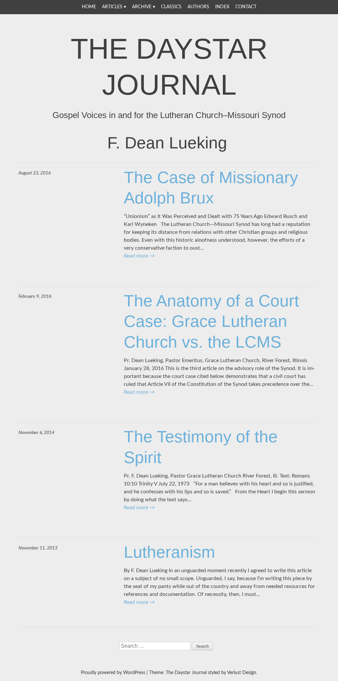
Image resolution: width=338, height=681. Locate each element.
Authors (198, 7)
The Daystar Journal (169, 67)
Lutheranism (169, 552)
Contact (245, 7)
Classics (171, 7)
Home (89, 7)
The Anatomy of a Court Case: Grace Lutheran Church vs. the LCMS (211, 321)
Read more (139, 256)
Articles (112, 7)
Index (222, 7)
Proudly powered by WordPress (113, 672)
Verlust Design (241, 672)
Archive (142, 7)
